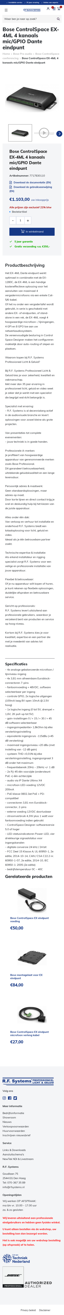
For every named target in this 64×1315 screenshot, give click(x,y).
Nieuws (7, 1122)
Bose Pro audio (22, 53)
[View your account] (48, 9)
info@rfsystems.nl (14, 1187)
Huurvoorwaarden (14, 1130)
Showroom (9, 1117)
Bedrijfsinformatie (13, 1113)
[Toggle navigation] (6, 10)
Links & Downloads (14, 1150)
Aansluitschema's (13, 1154)
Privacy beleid (28, 1310)
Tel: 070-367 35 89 (14, 1182)
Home (6, 53)
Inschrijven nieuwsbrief (16, 1135)
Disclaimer (44, 1310)
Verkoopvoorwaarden (16, 1126)
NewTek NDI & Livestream (18, 1159)
